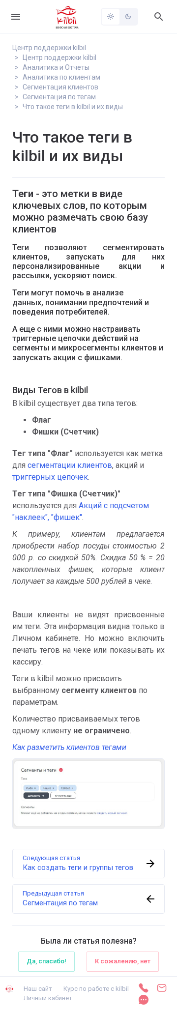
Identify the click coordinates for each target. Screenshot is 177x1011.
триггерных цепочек (50, 477)
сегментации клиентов (70, 465)
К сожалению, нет (122, 961)
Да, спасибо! (46, 961)
